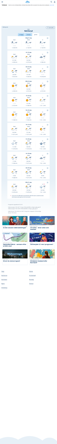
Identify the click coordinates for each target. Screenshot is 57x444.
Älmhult (31, 283)
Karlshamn (4, 279)
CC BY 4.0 (36, 207)
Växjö (2, 271)
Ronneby (31, 279)
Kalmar (31, 271)
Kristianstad (32, 275)
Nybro (3, 283)
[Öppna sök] (51, 2)
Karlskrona (4, 275)
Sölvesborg (4, 287)
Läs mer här (52, 5)
